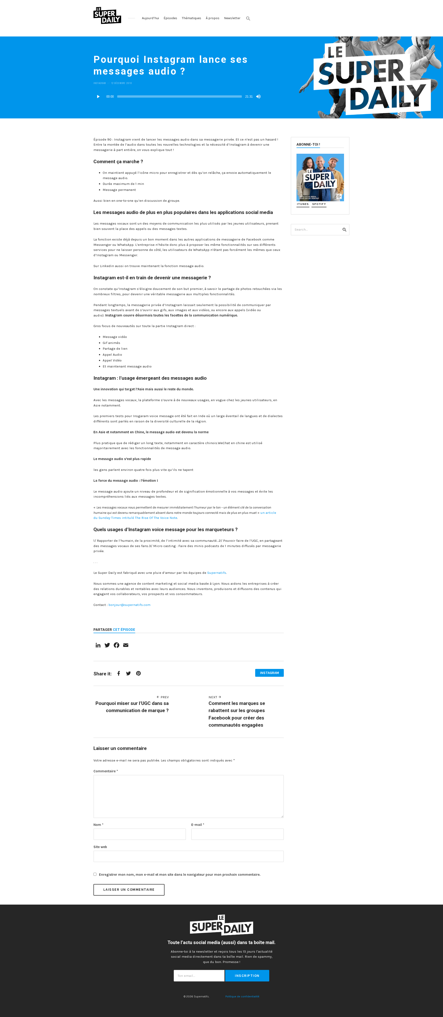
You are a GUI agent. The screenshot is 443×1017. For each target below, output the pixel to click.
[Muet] (258, 96)
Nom (98, 825)
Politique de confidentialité (242, 996)
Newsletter (232, 18)
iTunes (303, 204)
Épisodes (170, 18)
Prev (164, 697)
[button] (248, 18)
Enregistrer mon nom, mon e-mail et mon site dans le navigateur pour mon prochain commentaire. (179, 875)
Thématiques (191, 18)
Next (213, 697)
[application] (177, 96)
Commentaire (105, 771)
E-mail (197, 825)
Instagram (99, 83)
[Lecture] (98, 96)
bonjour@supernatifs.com (129, 605)
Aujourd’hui (150, 18)
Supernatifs (216, 573)
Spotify (319, 204)
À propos (212, 18)
